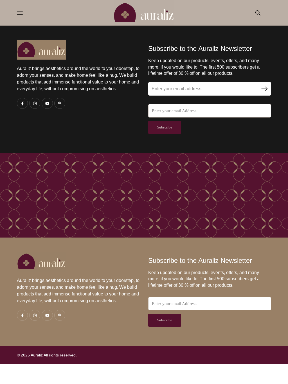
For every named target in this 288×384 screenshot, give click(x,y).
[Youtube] (47, 103)
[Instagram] (34, 103)
